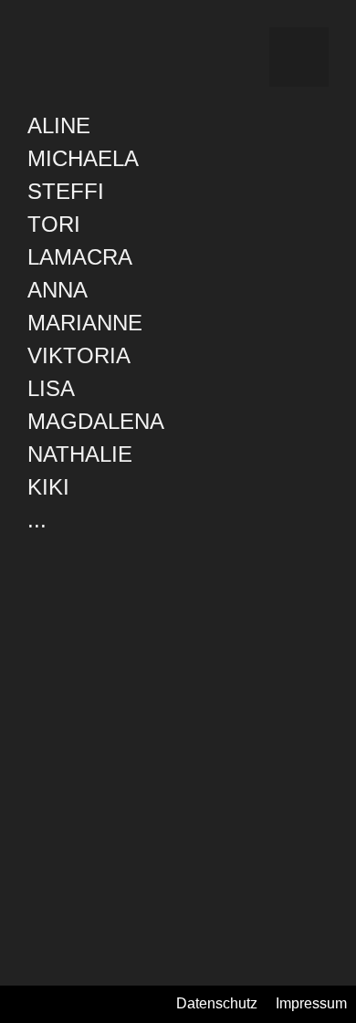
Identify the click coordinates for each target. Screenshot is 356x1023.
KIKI (48, 487)
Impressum (311, 1003)
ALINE (58, 125)
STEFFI (65, 191)
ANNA (57, 289)
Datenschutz (216, 1003)
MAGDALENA (95, 421)
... (37, 519)
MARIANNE (84, 322)
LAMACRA (79, 257)
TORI (53, 224)
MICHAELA (83, 158)
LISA (51, 388)
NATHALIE (79, 454)
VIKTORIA (79, 355)
